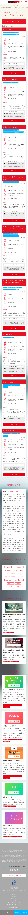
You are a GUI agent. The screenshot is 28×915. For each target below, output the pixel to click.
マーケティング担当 (17, 567)
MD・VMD (20, 577)
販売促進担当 (8, 570)
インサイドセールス (14, 587)
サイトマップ (14, 898)
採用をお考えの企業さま (14, 875)
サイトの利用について (14, 903)
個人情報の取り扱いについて (14, 905)
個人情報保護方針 (14, 907)
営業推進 (18, 583)
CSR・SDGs (10, 583)
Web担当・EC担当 (18, 570)
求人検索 (22, 2)
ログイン (7, 912)
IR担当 (21, 580)
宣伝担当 (7, 567)
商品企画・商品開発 (10, 577)
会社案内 (14, 894)
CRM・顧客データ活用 (11, 580)
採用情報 (14, 896)
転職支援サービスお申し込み (21, 912)
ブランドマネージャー (14, 573)
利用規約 (14, 900)
